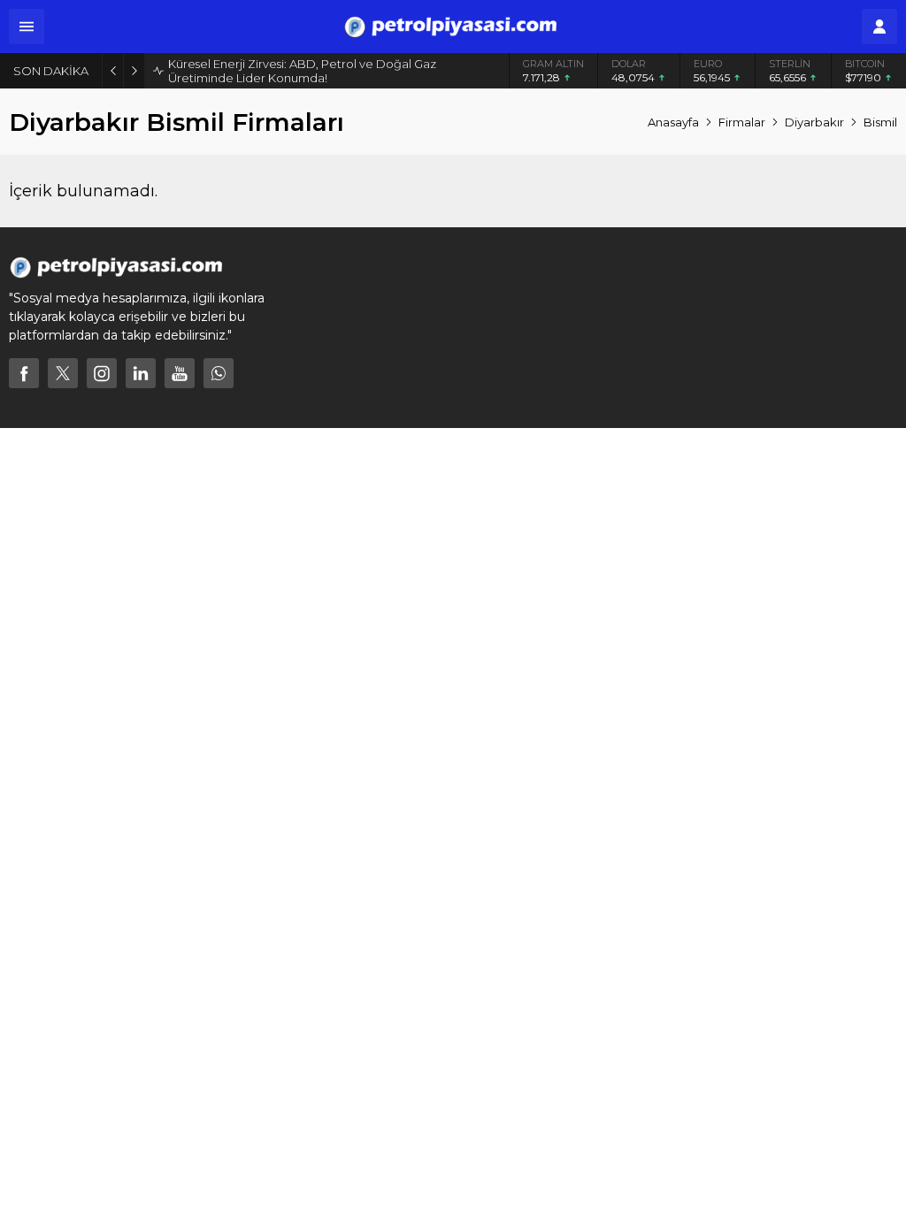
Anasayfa (673, 122)
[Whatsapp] (218, 373)
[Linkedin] (141, 373)
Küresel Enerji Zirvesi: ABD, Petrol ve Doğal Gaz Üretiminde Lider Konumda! (302, 71)
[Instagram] (102, 373)
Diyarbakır (814, 122)
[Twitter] (63, 373)
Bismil (880, 122)
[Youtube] (180, 373)
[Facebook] (24, 373)
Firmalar (741, 122)
